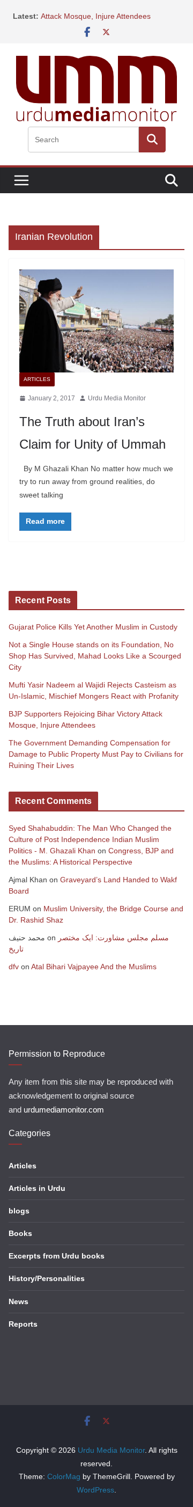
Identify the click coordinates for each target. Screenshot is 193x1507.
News (18, 1301)
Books (20, 1233)
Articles (37, 379)
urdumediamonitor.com (64, 1110)
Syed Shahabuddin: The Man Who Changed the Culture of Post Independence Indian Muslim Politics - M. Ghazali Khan (90, 839)
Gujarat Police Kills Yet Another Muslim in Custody (93, 627)
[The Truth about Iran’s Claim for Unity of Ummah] (96, 320)
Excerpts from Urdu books (57, 1256)
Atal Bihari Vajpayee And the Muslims (94, 966)
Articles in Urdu (37, 1188)
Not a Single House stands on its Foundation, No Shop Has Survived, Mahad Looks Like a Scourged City (95, 655)
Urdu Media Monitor (117, 398)
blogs (19, 1210)
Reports (23, 1324)
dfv (14, 966)
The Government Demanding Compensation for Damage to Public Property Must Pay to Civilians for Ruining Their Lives (96, 754)
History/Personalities (47, 1278)
